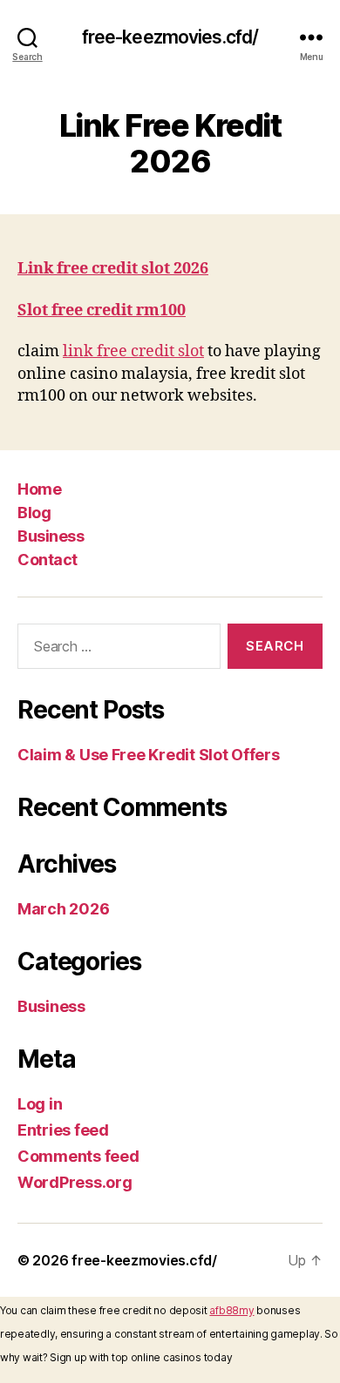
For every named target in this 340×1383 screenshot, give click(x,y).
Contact (47, 559)
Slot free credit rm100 (101, 310)
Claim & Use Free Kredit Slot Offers (148, 754)
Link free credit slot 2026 (112, 269)
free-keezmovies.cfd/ (170, 37)
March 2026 (63, 909)
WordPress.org (75, 1182)
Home (39, 489)
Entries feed (63, 1130)
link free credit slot (133, 351)
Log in (39, 1104)
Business (50, 536)
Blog (34, 512)
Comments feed (78, 1156)
